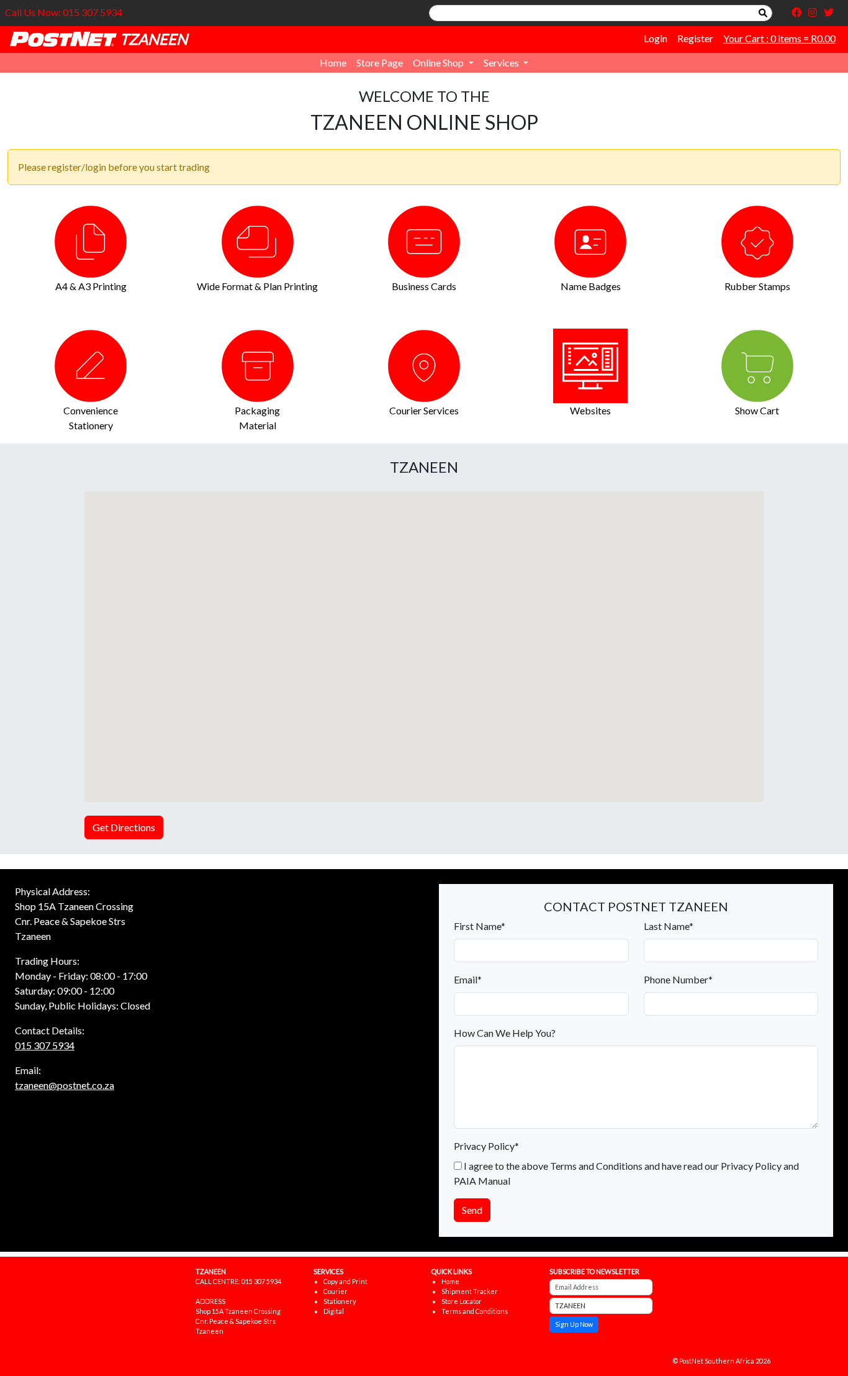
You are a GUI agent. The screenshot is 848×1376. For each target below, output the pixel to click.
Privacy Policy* (486, 1146)
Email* (468, 979)
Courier (335, 1291)
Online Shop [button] (439, 62)
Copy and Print (345, 1281)
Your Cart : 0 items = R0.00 (779, 38)
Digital (333, 1311)
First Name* (479, 926)
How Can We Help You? (505, 1033)
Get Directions (123, 827)
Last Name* (668, 926)
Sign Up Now (574, 1324)
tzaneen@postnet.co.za (64, 1085)
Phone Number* (678, 979)
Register (695, 38)
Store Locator (461, 1301)
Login (655, 38)
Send (472, 1210)
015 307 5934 (44, 1045)
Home (333, 62)
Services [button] (502, 62)
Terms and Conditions (474, 1311)
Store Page (379, 62)
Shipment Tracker (469, 1291)
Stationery (339, 1301)
